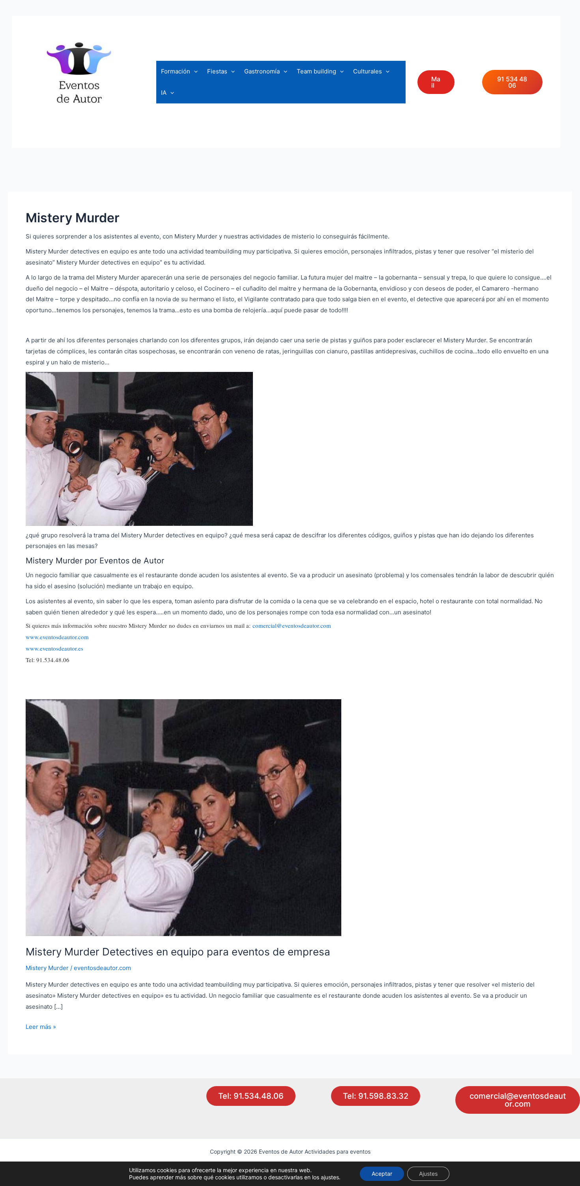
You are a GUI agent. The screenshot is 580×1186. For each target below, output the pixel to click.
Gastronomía (262, 71)
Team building (316, 71)
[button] (194, 71)
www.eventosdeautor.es (54, 648)
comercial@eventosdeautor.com (292, 625)
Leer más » (41, 1027)
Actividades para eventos (87, 127)
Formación (175, 71)
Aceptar (382, 1173)
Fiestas (217, 71)
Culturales (367, 71)
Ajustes (428, 1173)
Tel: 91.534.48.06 (251, 1096)
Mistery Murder (47, 968)
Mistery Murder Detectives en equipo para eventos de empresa (178, 952)
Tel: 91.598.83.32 (375, 1096)
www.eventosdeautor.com (57, 637)
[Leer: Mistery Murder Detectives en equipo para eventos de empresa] (183, 817)
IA (164, 92)
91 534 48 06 (512, 82)
